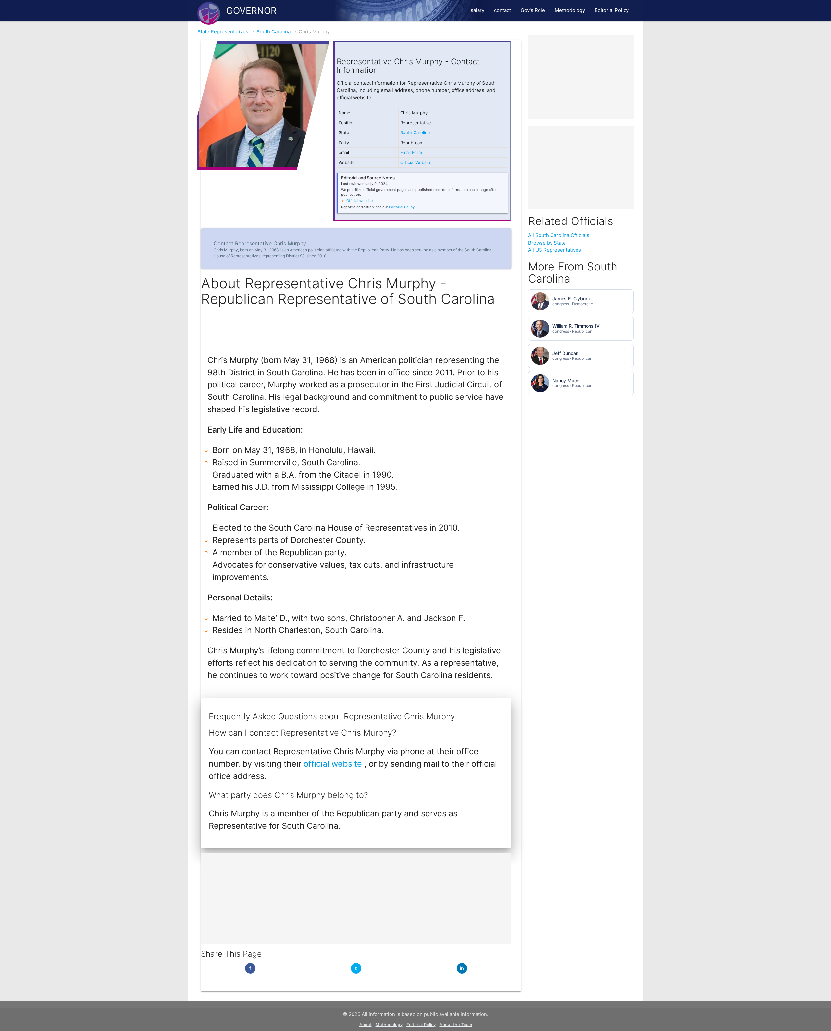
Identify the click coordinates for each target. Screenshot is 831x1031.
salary (477, 10)
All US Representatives (554, 250)
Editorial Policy (612, 10)
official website (334, 764)
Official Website (416, 162)
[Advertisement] (356, 898)
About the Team (456, 1024)
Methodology (570, 10)
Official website (359, 200)
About (365, 1024)
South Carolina (273, 32)
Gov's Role (533, 10)
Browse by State (547, 243)
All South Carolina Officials (558, 235)
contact (502, 10)
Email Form (411, 152)
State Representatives (222, 32)
